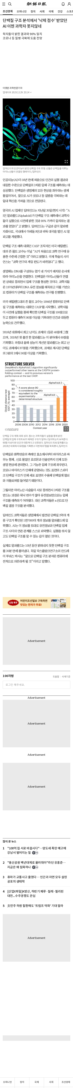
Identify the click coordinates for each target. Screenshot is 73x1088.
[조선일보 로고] (37, 4)
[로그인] (69, 4)
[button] (4, 4)
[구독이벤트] (36, 602)
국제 (36, 1082)
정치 (22, 1082)
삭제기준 (66, 676)
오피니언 (7, 1082)
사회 (51, 1082)
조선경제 (66, 1082)
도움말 (56, 676)
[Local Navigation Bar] (4, 4)
